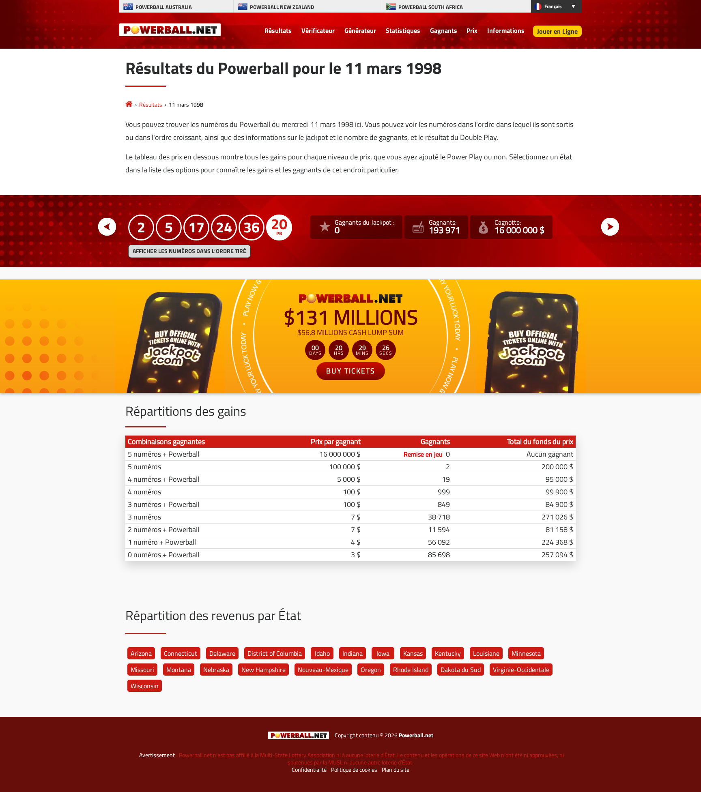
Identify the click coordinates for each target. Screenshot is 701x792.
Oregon (371, 669)
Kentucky (448, 653)
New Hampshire (263, 669)
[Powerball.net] (170, 29)
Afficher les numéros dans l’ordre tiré (189, 251)
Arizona (141, 653)
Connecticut (180, 653)
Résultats (278, 30)
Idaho (322, 653)
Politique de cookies (354, 769)
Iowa (382, 653)
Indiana (352, 653)
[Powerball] (129, 104)
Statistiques (403, 30)
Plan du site (395, 769)
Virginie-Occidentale (521, 669)
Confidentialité (309, 769)
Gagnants (443, 30)
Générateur (360, 30)
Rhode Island (410, 669)
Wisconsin (145, 686)
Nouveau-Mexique (323, 669)
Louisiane (486, 653)
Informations (506, 30)
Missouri (142, 669)
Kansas (413, 653)
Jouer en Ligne (557, 31)
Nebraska (216, 669)
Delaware (222, 653)
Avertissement (157, 755)
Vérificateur (318, 30)
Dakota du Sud (461, 669)
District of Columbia (274, 653)
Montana (178, 669)
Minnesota (526, 653)
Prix (472, 30)
